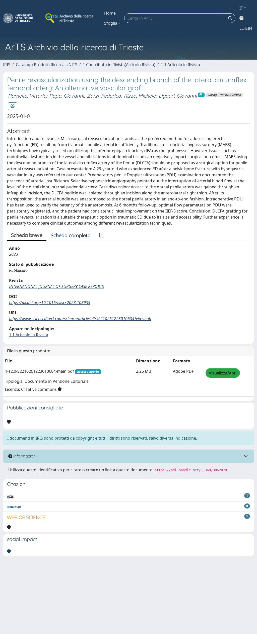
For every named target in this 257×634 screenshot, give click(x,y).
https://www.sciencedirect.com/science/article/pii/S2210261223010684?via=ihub (80, 318)
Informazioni (24, 455)
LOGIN (245, 28)
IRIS (6, 64)
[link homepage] (20, 18)
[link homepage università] (69, 18)
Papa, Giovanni (66, 96)
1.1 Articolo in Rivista (180, 64)
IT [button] (241, 8)
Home (110, 13)
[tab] (101, 235)
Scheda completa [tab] (71, 235)
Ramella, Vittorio (27, 96)
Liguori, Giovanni (178, 96)
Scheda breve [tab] (26, 235)
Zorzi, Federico (104, 96)
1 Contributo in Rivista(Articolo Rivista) (119, 64)
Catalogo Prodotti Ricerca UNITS (46, 64)
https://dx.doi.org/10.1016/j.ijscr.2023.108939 (49, 302)
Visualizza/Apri (223, 373)
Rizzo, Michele (140, 96)
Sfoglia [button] (110, 23)
